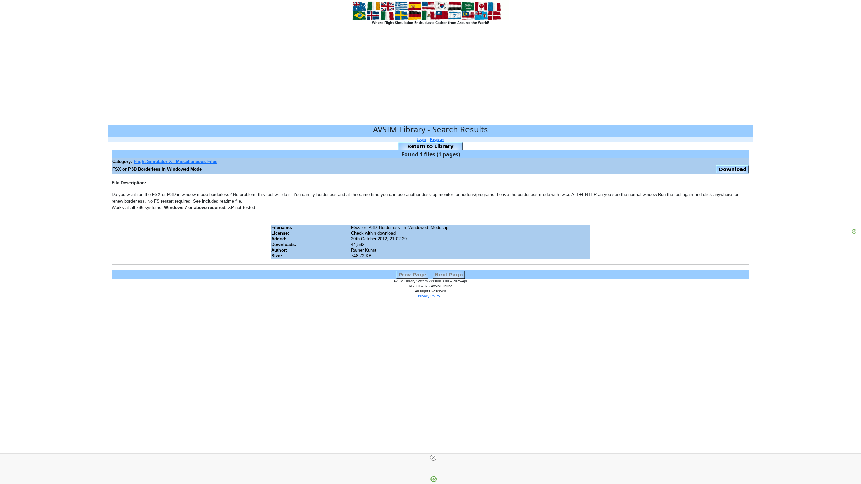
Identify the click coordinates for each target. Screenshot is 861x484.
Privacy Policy (429, 296)
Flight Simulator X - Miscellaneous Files (175, 161)
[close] (433, 458)
